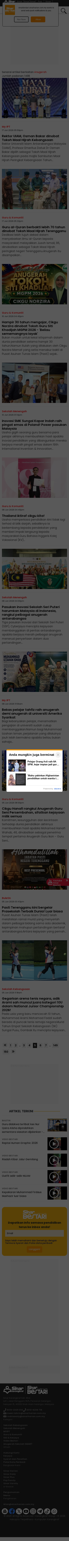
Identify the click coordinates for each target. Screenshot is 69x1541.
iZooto (57, 788)
